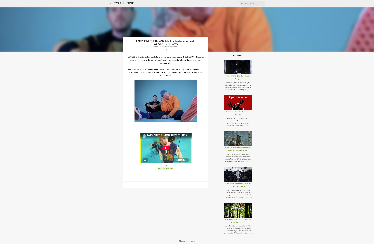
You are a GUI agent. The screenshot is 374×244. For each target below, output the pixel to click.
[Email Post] (166, 166)
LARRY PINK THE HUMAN (165, 168)
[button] (166, 50)
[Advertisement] (165, 204)
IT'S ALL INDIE (123, 3)
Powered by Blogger (188, 241)
